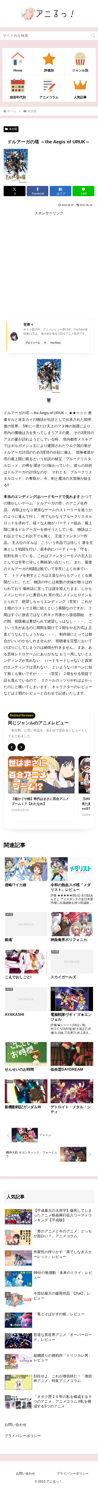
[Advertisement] (49, 265)
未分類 (13, 129)
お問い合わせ (15, 1425)
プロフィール (32, 342)
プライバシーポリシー (23, 1436)
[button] (93, 35)
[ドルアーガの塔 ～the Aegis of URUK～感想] (49, 376)
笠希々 (28, 324)
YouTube (55, 342)
